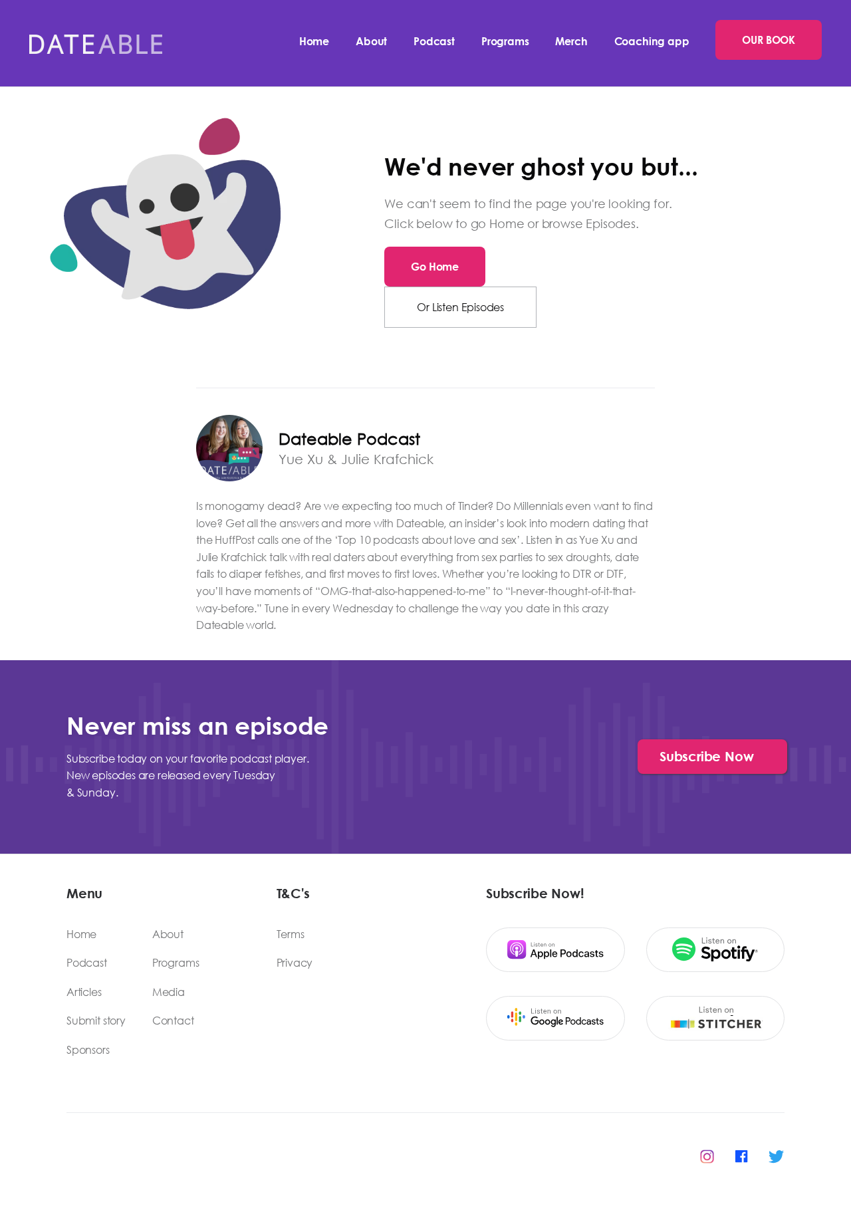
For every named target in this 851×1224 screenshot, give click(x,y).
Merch (571, 41)
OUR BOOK (768, 39)
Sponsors (88, 1049)
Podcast (434, 41)
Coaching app (651, 41)
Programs (505, 41)
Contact (173, 1020)
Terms (290, 934)
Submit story (96, 1020)
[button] (712, 756)
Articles (84, 992)
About (371, 41)
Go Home (435, 266)
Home (314, 41)
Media (168, 992)
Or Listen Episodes (460, 307)
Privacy (295, 962)
